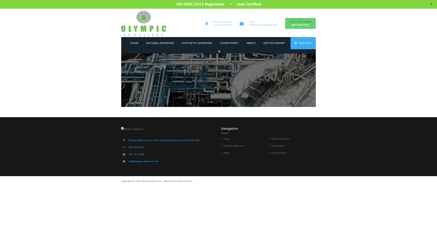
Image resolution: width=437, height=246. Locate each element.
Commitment (229, 43)
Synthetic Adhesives (197, 43)
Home (134, 43)
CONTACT (305, 43)
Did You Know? (274, 43)
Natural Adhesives (160, 43)
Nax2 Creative (184, 181)
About (251, 43)
